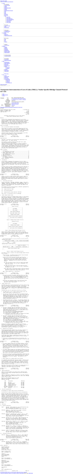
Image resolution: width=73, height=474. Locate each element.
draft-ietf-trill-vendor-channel (17, 98)
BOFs (5, 26)
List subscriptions (7, 79)
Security (5, 9)
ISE (5, 40)
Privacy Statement (24, 472)
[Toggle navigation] (0, 87)
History (3, 95)
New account (6, 78)
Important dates (6, 50)
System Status (21, 473)
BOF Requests (6, 27)
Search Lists (20, 107)
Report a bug (6, 73)
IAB (5, 12)
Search (5, 33)
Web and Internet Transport (8, 10)
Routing (5, 8)
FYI (8, 45)
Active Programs (9, 20)
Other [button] (3, 61)
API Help (5, 69)
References (12, 107)
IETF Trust (13, 472)
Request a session (7, 51)
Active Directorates (9, 18)
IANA (20, 472)
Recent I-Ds (6, 34)
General (5, 6)
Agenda (5, 47)
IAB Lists (7, 81)
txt (12, 102)
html (13, 102)
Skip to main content (3, 0)
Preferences (6, 77)
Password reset (6, 76)
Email (32, 473)
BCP (7, 45)
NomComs (6, 64)
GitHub (29, 473)
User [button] (3, 74)
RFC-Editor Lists (9, 82)
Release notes (6, 70)
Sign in (5, 75)
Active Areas (8, 17)
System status (6, 71)
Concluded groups (7, 31)
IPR (9, 107)
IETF (1, 472)
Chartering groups (7, 25)
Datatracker (11, 1)
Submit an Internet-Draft (8, 35)
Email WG (6, 107)
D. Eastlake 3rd (14, 99)
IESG (5, 11)
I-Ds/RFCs (8, 67)
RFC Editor (6, 15)
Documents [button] (4, 32)
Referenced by (16, 107)
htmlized (15, 102)
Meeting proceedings (7, 60)
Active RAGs (8, 21)
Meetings (7, 68)
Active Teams (8, 22)
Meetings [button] (3, 46)
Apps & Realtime (7, 5)
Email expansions (5, 94)
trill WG (24, 98)
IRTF (5, 13)
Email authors (2, 107)
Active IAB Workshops (10, 19)
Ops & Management (7, 7)
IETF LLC (6, 14)
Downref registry (7, 65)
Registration (6, 49)
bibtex (18, 102)
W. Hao (20, 99)
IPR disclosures (6, 62)
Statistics (5, 66)
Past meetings (6, 59)
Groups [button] (3, 3)
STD (5, 45)
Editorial (5, 41)
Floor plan (6, 48)
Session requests (6, 52)
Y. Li (18, 99)
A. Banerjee (24, 99)
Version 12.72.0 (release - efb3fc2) (13, 473)
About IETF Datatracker (4, 473)
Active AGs (8, 16)
